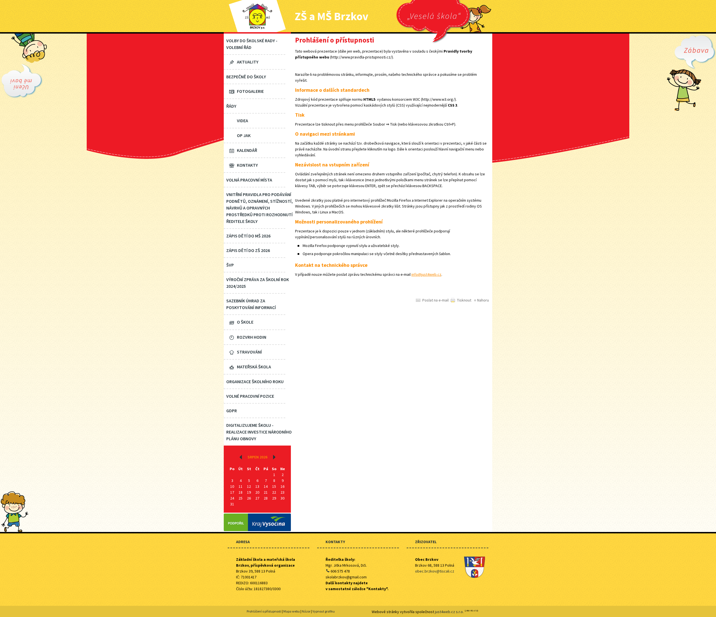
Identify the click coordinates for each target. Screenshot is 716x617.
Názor (306, 611)
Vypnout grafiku (323, 611)
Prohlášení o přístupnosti (264, 611)
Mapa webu (291, 611)
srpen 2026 (257, 457)
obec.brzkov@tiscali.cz (434, 571)
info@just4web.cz (426, 274)
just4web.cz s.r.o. (449, 611)
